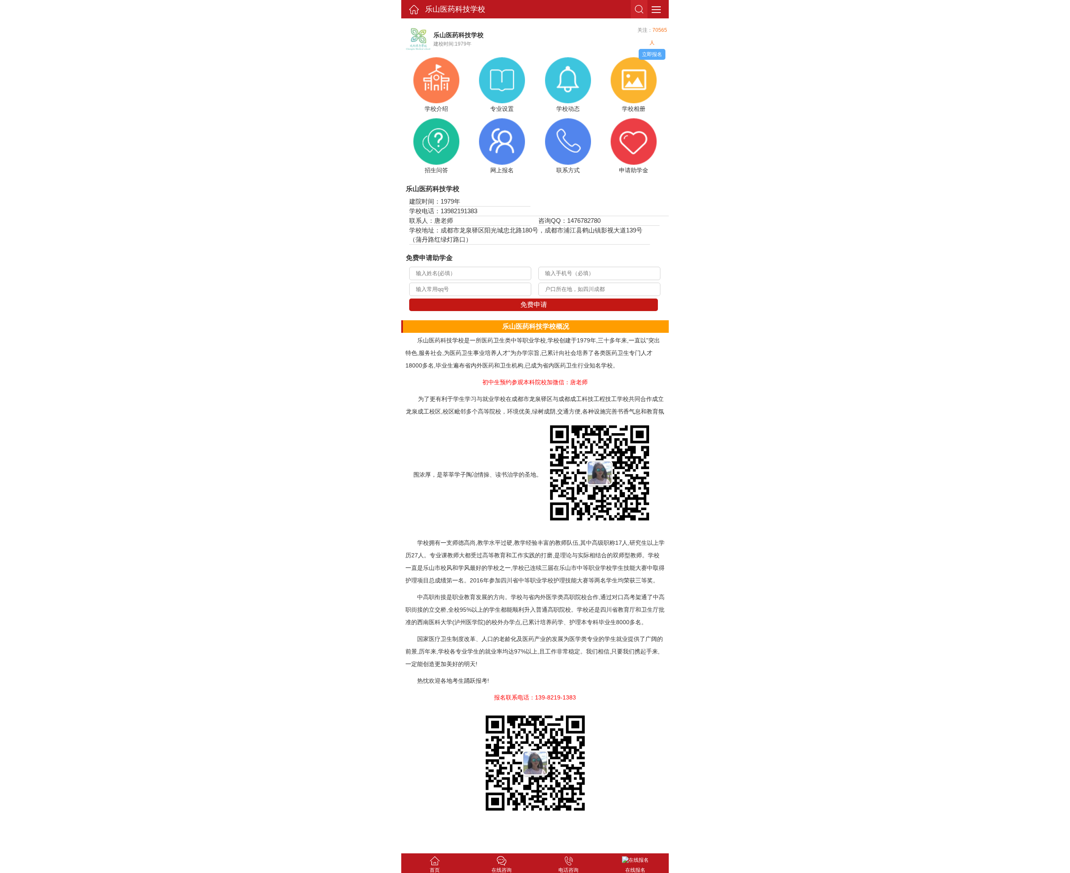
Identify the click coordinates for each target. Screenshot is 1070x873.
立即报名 (652, 54)
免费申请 (533, 304)
